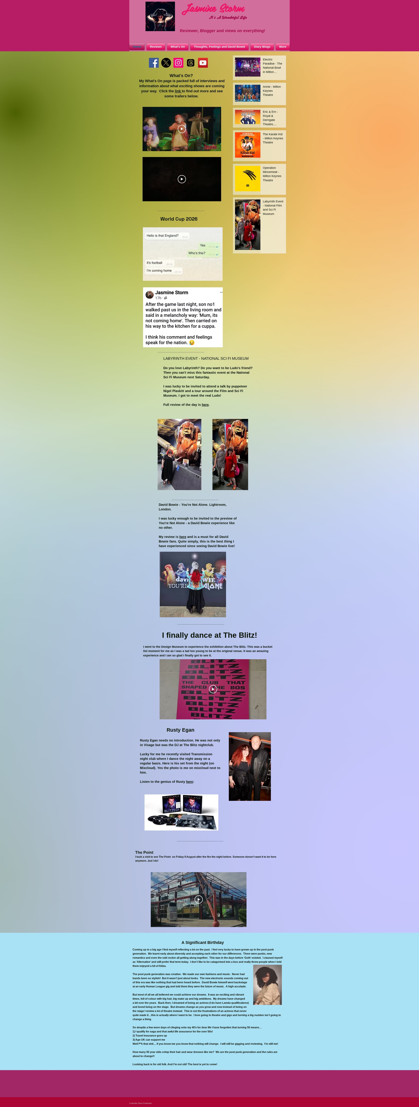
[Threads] (191, 63)
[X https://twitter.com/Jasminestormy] (166, 63)
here (205, 404)
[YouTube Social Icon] (203, 63)
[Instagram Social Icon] (178, 63)
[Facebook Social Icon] (154, 63)
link (178, 91)
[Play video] (182, 129)
